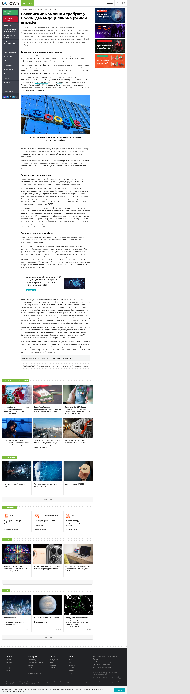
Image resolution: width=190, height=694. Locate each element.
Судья (75, 70)
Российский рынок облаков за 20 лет (10, 30)
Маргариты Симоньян (35, 90)
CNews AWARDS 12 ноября (9, 19)
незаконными (62, 221)
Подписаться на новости (62, 367)
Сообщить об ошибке (103, 665)
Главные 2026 (9, 42)
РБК (87, 70)
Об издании (54, 660)
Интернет (27, 3)
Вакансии (53, 665)
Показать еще (47, 499)
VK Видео (72, 665)
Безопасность (8, 56)
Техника (30, 668)
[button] (117, 3)
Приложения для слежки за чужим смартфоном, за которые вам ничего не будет (49, 358)
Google (69, 56)
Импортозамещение (10, 52)
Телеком (6, 74)
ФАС (63, 211)
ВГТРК (78, 77)
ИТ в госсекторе (9, 61)
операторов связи (36, 188)
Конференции (32, 660)
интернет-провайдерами (48, 347)
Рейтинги (7, 87)
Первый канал (69, 77)
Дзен (71, 673)
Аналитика (9, 662)
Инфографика (8, 91)
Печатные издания (34, 673)
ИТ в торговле (8, 69)
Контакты (53, 668)
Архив (8, 670)
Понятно (119, 690)
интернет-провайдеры (39, 208)
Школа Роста (8, 25)
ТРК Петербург (48, 85)
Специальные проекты (35, 662)
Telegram (72, 670)
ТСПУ (50, 204)
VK (70, 662)
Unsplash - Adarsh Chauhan (82, 132)
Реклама (52, 662)
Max (70, 660)
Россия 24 (44, 80)
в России (47, 188)
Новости (9, 660)
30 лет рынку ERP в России (9, 36)
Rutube (71, 668)
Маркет (30, 665)
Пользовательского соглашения (13, 691)
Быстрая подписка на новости (106, 656)
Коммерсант (41, 221)
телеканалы (25, 80)
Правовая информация (104, 667)
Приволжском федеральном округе (40, 313)
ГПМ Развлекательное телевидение (48, 82)
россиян (30, 307)
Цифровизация (9, 48)
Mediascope (79, 252)
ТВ (28, 670)
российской (70, 338)
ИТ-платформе (54, 305)
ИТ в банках (8, 65)
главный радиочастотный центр (77, 349)
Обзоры (8, 668)
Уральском (66, 313)
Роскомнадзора (47, 191)
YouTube (34, 58)
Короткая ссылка (82, 367)
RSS (97, 659)
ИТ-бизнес (7, 82)
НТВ (31, 82)
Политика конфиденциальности (107, 662)
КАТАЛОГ (110, 3)
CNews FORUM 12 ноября (8, 12)
